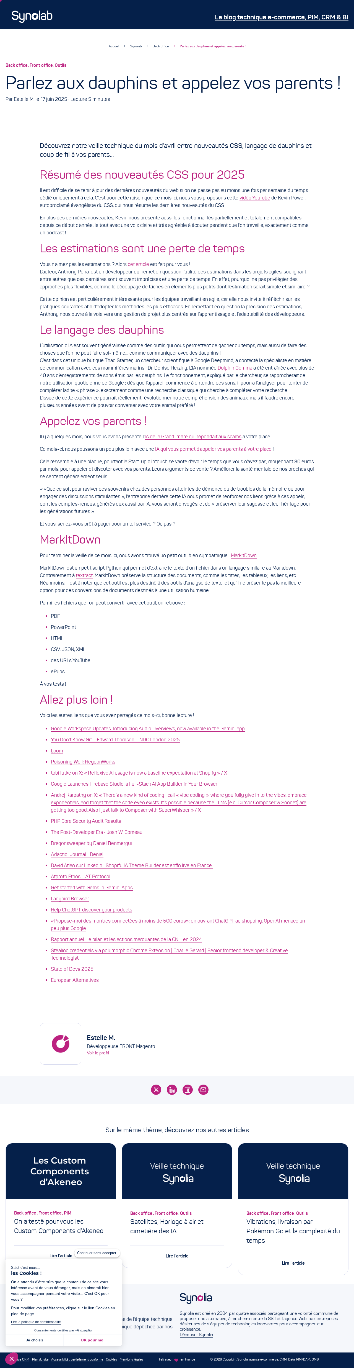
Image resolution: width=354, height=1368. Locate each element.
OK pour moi (93, 1340)
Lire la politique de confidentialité (36, 1322)
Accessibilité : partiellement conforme (77, 1359)
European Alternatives (75, 980)
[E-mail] (203, 1089)
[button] (11, 1358)
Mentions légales (131, 1359)
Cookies (111, 1359)
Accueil (114, 46)
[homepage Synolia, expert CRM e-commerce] (261, 1302)
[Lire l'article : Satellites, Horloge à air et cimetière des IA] (177, 1172)
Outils (60, 65)
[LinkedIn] (171, 1089)
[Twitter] (156, 1089)
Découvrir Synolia (196, 1334)
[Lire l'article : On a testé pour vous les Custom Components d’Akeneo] (61, 1172)
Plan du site (40, 1359)
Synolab (136, 46)
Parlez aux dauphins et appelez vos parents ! (213, 46)
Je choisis (34, 1340)
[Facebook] (187, 1089)
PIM (67, 1213)
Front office (41, 65)
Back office (161, 46)
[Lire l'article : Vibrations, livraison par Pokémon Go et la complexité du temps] (293, 1172)
